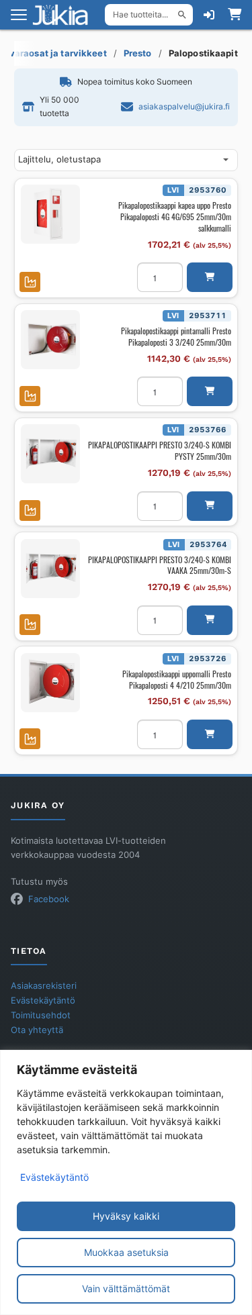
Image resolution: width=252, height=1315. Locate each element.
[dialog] (126, 1182)
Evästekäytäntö (54, 1177)
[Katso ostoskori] (234, 14)
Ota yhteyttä (37, 1030)
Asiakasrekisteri (44, 986)
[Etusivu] (64, 15)
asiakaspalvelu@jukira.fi (184, 106)
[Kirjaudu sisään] (209, 15)
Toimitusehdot (41, 1015)
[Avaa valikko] (18, 14)
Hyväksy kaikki (126, 1216)
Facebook (48, 899)
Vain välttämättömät (126, 1288)
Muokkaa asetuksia (126, 1252)
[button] (210, 277)
